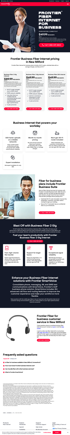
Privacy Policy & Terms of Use (59, 425)
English (62, 1)
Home (4, 412)
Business (57, 1)
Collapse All (13, 358)
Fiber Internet (6, 424)
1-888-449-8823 (43, 332)
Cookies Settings (47, 432)
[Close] (67, 432)
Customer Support (41, 424)
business (9, 412)
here (54, 327)
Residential (51, 1)
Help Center (39, 427)
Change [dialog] (11, 1)
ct (13, 412)
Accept (57, 432)
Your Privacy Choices (60, 428)
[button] (35, 362)
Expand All (6, 358)
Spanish (67, 1)
